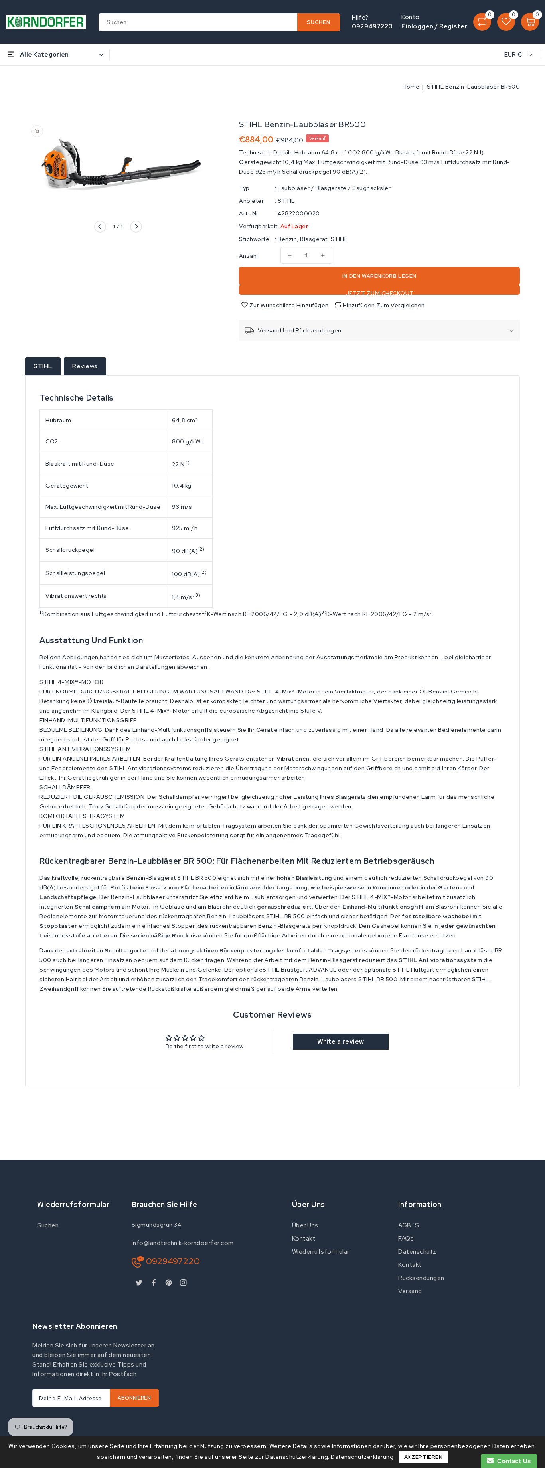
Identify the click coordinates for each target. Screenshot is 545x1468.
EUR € (513, 55)
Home (411, 86)
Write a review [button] (340, 1041)
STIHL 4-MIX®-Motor (381, 897)
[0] (482, 22)
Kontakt (304, 1239)
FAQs (406, 1239)
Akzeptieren (423, 1457)
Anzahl (248, 255)
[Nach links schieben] (100, 227)
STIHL (286, 200)
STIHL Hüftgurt (413, 969)
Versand (410, 1291)
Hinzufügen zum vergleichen (384, 305)
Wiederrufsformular (321, 1252)
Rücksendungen (421, 1278)
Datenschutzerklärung (362, 1456)
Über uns (305, 1225)
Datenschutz (417, 1252)
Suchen (48, 1225)
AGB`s (408, 1225)
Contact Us (512, 1461)
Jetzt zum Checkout (380, 292)
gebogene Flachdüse (398, 935)
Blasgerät (314, 239)
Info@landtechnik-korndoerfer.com (183, 1243)
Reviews (85, 366)
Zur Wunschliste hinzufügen (288, 305)
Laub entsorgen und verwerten (294, 897)
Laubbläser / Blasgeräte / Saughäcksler (334, 188)
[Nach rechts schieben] (136, 227)
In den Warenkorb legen (379, 276)
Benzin (287, 239)
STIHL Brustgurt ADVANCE (300, 969)
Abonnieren (134, 1398)
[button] (272, 682)
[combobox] (219, 22)
